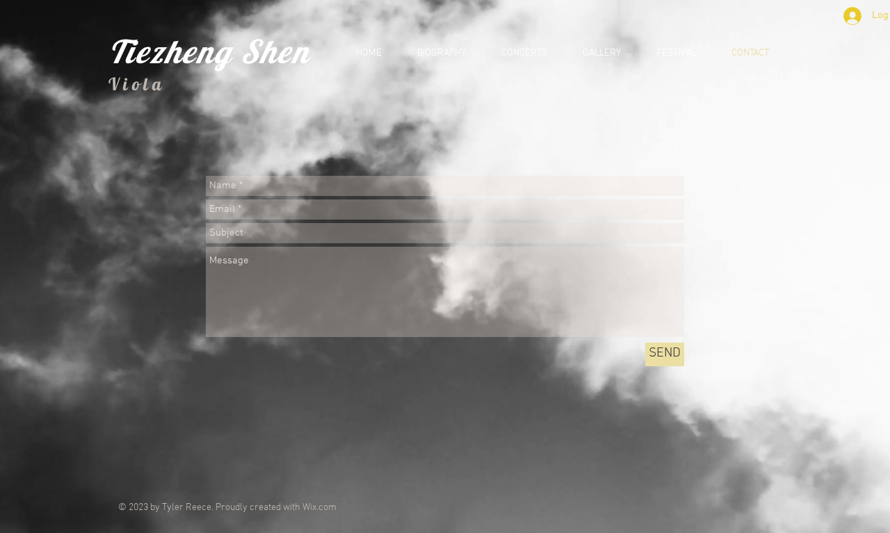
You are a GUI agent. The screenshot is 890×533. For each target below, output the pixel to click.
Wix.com (319, 508)
